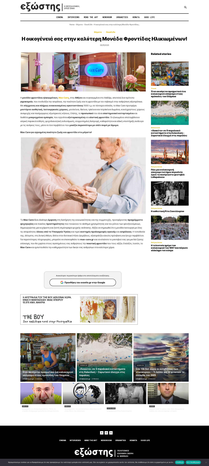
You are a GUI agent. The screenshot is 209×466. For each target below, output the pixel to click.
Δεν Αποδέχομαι (193, 462)
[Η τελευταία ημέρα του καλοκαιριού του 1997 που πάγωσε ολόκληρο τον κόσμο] (170, 228)
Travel (153, 88)
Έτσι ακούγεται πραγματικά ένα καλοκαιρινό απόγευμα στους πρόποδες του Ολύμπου (168, 94)
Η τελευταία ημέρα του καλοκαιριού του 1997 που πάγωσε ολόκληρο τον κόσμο (169, 248)
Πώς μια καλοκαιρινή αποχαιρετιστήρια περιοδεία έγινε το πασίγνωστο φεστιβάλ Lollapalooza (168, 173)
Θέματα (79, 24)
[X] (111, 432)
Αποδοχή (179, 462)
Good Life (88, 24)
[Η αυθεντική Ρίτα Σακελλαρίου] (170, 193)
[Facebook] (101, 432)
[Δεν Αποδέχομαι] (206, 462)
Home (71, 24)
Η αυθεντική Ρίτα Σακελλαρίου (167, 211)
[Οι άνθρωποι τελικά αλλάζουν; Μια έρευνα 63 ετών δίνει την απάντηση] (83, 393)
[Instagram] (106, 432)
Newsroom (155, 127)
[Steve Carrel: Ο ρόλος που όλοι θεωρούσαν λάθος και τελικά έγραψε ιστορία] (168, 393)
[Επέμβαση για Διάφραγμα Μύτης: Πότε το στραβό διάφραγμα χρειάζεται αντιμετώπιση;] (41, 393)
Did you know (156, 167)
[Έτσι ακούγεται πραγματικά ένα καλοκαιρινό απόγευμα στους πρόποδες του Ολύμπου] (170, 74)
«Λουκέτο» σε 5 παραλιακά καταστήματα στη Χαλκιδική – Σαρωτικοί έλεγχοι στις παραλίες (169, 133)
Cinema (152, 406)
